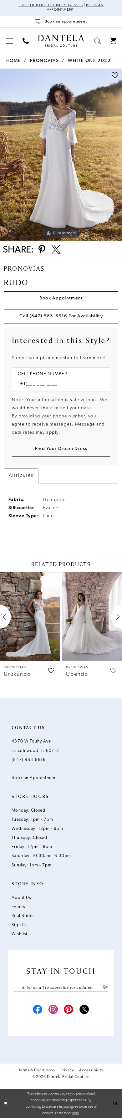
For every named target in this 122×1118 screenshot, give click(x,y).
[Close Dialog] (5, 1103)
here (75, 1113)
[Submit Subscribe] (105, 988)
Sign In (19, 925)
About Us (21, 898)
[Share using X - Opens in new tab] (56, 250)
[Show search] (97, 41)
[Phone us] (25, 41)
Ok (115, 1103)
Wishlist (19, 934)
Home (13, 61)
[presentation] (30, 616)
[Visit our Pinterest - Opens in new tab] (68, 1010)
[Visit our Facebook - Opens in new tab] (37, 1010)
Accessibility (91, 1070)
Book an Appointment (34, 778)
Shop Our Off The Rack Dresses (50, 5)
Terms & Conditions (36, 1070)
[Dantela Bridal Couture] (61, 40)
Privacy (67, 1070)
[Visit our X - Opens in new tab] (84, 1010)
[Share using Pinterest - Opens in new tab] (42, 250)
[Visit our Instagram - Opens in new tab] (53, 1010)
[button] (9, 41)
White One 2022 (89, 61)
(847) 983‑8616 (29, 760)
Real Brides (23, 916)
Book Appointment (61, 298)
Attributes (21, 475)
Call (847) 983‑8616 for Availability (61, 316)
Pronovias (44, 61)
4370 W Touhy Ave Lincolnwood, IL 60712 (35, 746)
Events (18, 907)
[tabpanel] (61, 155)
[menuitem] (9, 41)
